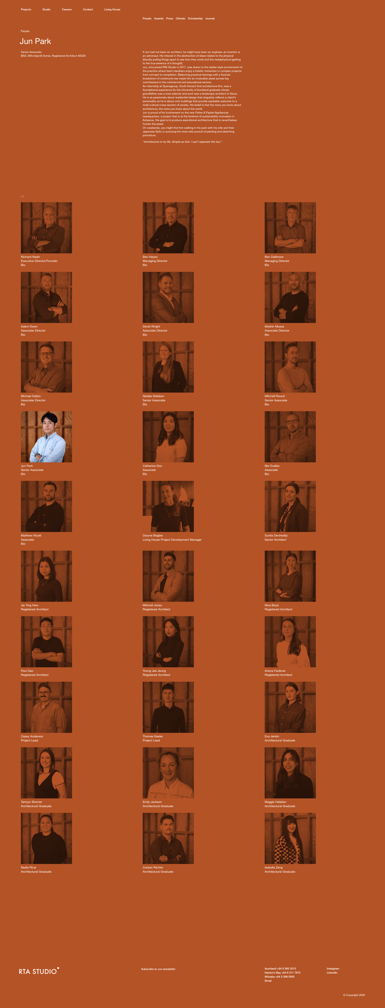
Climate (180, 18)
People (147, 18)
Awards (158, 18)
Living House (112, 9)
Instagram (333, 968)
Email (268, 980)
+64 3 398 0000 (279, 976)
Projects (26, 9)
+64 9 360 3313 (280, 968)
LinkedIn (332, 972)
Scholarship (195, 18)
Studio (46, 9)
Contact (88, 9)
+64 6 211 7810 (282, 972)
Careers (67, 9)
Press (169, 18)
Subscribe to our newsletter (158, 969)
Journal (209, 18)
